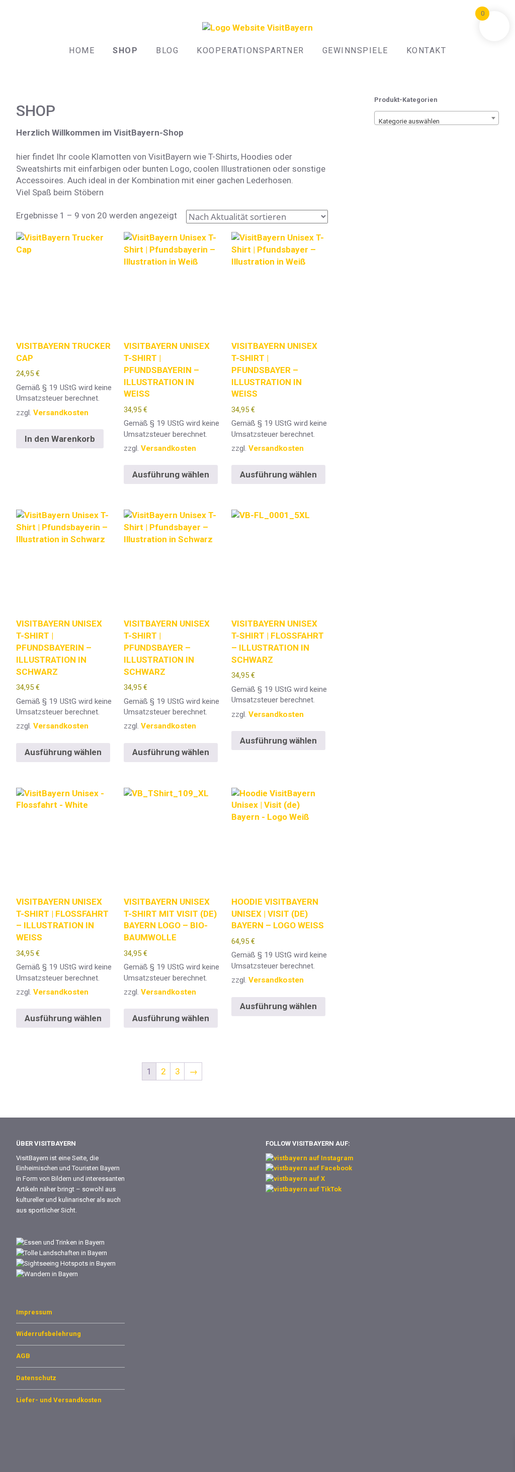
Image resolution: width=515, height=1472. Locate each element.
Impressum (34, 1312)
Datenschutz (36, 1378)
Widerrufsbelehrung (48, 1333)
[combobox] (436, 118)
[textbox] (436, 121)
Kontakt (426, 50)
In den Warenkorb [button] (60, 439)
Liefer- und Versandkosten (59, 1400)
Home (82, 50)
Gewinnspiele (355, 50)
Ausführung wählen (170, 474)
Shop (125, 50)
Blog (167, 50)
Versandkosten (61, 412)
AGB (23, 1356)
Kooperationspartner (250, 50)
